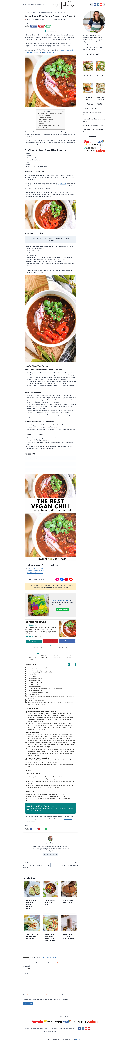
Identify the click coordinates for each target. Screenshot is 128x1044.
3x (74, 664)
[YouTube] (101, 4)
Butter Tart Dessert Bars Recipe (93, 125)
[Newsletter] (104, 4)
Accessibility (54, 1028)
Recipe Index (35, 1028)
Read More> (92, 49)
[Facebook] (95, 4)
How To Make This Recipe (45, 119)
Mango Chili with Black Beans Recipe (50, 902)
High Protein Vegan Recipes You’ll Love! (49, 125)
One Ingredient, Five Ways (60, 600)
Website (64, 995)
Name (25, 995)
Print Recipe (34, 641)
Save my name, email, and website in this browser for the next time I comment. (46, 999)
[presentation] (32, 889)
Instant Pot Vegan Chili (44, 115)
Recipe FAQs (41, 123)
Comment (26, 973)
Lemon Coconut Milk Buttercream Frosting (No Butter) (36, 865)
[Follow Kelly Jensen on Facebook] (44, 854)
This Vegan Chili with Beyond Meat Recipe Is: (51, 113)
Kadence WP (79, 1039)
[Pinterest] (89, 1028)
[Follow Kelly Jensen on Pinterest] (56, 854)
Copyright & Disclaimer (67, 1028)
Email (45, 995)
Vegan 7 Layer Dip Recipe (35, 568)
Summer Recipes (39, 4)
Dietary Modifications (44, 121)
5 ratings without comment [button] (48, 957)
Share (68, 641)
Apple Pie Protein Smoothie (35, 570)
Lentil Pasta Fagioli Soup (35, 573)
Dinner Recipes (33, 12)
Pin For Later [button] (51, 641)
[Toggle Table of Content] (62, 111)
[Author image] (25, 19)
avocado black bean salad (33, 52)
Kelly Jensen (31, 19)
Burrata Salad (88, 76)
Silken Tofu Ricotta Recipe (70, 864)
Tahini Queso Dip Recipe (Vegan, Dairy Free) (32, 936)
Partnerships (52, 1031)
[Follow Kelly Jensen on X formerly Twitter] (47, 854)
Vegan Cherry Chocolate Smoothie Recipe (68, 936)
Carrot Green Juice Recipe (91, 108)
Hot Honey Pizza (100, 76)
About (45, 1031)
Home (24, 4)
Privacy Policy (44, 1028)
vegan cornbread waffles (66, 50)
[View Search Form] (91, 4)
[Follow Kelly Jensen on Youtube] (53, 854)
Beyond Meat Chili (43, 127)
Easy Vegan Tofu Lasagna (35, 575)
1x (68, 664)
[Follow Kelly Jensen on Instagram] (50, 854)
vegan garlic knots (48, 52)
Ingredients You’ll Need (44, 117)
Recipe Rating (27, 966)
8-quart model (62, 183)
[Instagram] (98, 4)
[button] (26, 636)
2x (71, 664)
